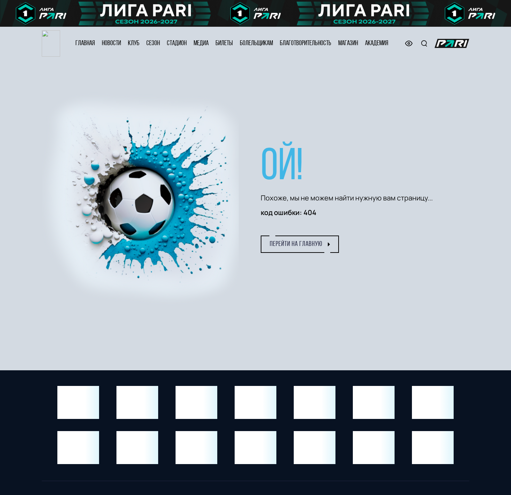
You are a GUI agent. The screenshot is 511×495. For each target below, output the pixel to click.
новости (111, 43)
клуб (133, 43)
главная (85, 43)
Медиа (201, 43)
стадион (177, 43)
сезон (153, 43)
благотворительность (305, 43)
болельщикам (256, 43)
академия (376, 43)
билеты (224, 43)
